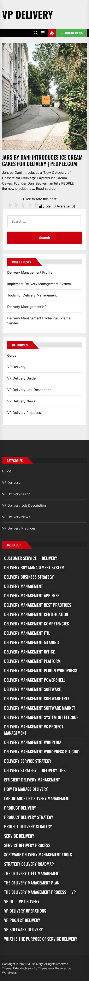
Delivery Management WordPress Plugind (41, 751)
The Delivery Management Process (35, 892)
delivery (49, 558)
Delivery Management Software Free (37, 698)
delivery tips (54, 770)
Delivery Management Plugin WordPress (40, 670)
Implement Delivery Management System (39, 284)
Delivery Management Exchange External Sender (39, 320)
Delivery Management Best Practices (37, 605)
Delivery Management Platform (32, 661)
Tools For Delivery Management (32, 295)
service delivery (19, 836)
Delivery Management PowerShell (34, 680)
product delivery (20, 808)
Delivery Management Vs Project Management (33, 729)
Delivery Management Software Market (39, 708)
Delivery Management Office (29, 652)
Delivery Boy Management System (34, 567)
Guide (11, 355)
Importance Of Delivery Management (37, 798)
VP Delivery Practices (24, 413)
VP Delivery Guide (21, 378)
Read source (45, 188)
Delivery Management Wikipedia (32, 742)
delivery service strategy (27, 761)
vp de (9, 901)
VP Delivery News (21, 401)
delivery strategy (20, 770)
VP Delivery (27, 14)
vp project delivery (22, 920)
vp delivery (29, 901)
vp (73, 892)
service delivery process (27, 845)
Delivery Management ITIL (27, 633)
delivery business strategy (29, 577)
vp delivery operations (25, 911)
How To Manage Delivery (26, 789)
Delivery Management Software (32, 689)
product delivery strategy (28, 817)
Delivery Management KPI (27, 307)
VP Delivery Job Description (29, 390)
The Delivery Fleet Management (32, 873)
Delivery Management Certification (36, 614)
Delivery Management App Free (31, 595)
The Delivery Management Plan (31, 882)
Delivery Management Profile (29, 272)
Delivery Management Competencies (36, 623)
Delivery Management (23, 586)
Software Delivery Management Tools (38, 854)
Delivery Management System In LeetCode (41, 717)
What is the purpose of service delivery (40, 939)
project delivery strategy (28, 826)
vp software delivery (23, 929)
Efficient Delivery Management (32, 779)
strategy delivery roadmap (29, 864)
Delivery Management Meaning (31, 642)
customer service (20, 558)
